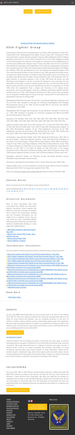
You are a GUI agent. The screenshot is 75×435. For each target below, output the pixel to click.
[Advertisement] (37, 28)
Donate (28, 11)
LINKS (8, 424)
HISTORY (9, 410)
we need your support (14, 337)
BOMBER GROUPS (12, 406)
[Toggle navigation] (72, 2)
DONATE (9, 413)
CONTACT (9, 421)
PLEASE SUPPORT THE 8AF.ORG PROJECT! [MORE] (37, 43)
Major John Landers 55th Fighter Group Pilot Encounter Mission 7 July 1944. (33, 254)
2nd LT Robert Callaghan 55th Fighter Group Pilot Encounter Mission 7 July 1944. (35, 256)
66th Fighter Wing (15, 297)
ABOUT (8, 419)
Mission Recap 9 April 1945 (16, 238)
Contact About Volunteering (18, 390)
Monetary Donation (15, 333)
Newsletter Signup (43, 11)
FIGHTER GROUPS (12, 408)
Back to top (53, 399)
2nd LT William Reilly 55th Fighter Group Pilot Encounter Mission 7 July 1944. (33, 261)
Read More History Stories (17, 287)
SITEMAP (9, 426)
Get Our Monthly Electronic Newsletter (37, 407)
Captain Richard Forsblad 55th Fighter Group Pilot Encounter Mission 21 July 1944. (35, 263)
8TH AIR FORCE (11, 2)
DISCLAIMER (10, 428)
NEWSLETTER (10, 415)
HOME (8, 399)
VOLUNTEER (10, 417)
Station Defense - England (16, 241)
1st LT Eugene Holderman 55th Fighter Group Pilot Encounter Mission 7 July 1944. (35, 259)
